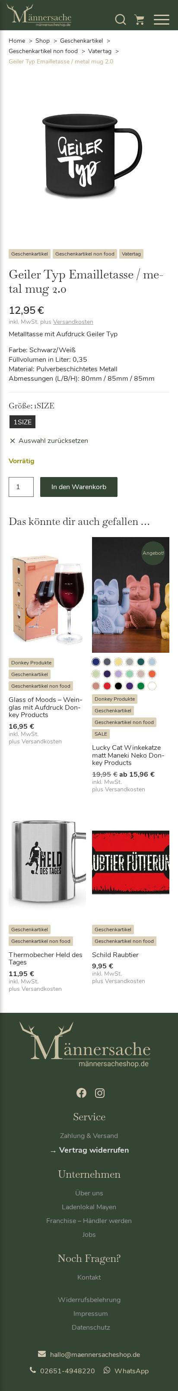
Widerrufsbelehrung (89, 1300)
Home (17, 41)
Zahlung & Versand (89, 1136)
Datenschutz (91, 1327)
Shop (42, 41)
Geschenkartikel (29, 253)
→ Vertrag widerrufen (89, 1150)
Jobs (89, 1234)
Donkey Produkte (31, 662)
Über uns (89, 1193)
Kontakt (89, 1277)
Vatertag (99, 51)
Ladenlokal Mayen (89, 1207)
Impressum (90, 1313)
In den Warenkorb (78, 487)
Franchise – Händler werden (89, 1221)
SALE (101, 733)
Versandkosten (73, 322)
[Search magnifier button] (145, 41)
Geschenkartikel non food (43, 51)
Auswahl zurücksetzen (53, 441)
